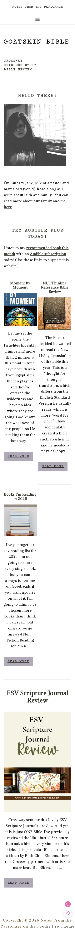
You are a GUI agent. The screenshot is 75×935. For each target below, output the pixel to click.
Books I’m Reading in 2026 (20, 496)
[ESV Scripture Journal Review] (37, 762)
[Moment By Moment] (20, 309)
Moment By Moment (20, 285)
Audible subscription (48, 254)
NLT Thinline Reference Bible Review (55, 287)
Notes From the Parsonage (37, 6)
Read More (18, 456)
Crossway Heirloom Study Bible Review (20, 65)
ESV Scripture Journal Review (38, 696)
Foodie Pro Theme (56, 926)
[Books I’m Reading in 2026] (20, 520)
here (8, 207)
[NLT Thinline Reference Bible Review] (54, 313)
